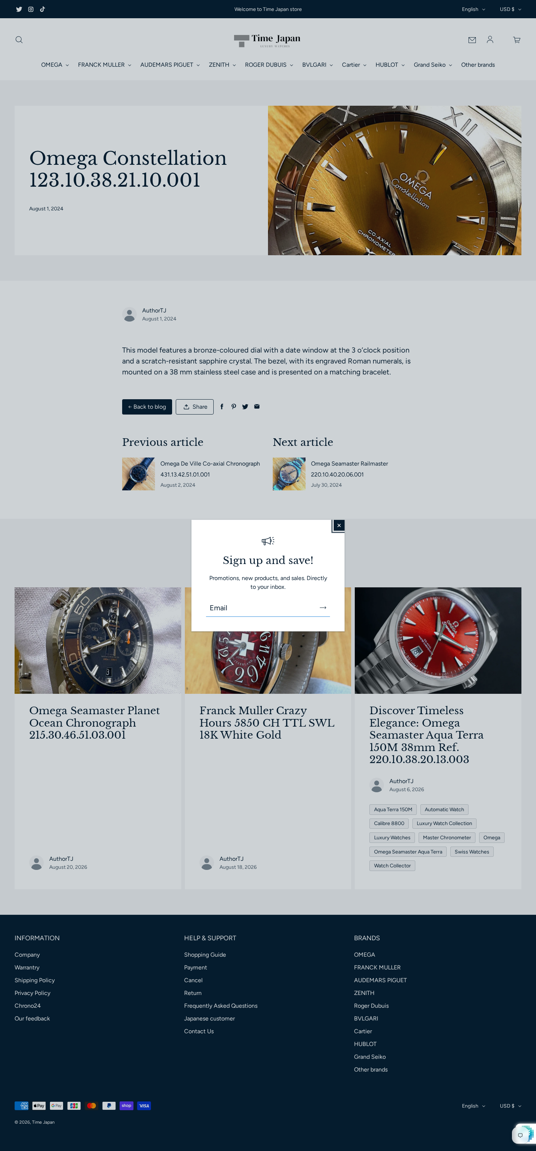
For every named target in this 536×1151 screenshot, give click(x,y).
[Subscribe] (323, 608)
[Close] (339, 525)
